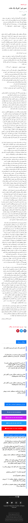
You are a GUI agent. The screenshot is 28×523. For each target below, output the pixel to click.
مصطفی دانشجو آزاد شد (19, 475)
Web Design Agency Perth (14, 517)
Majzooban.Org (13, 505)
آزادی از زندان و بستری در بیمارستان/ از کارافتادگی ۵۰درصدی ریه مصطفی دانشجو (14, 355)
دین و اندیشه (23, 4)
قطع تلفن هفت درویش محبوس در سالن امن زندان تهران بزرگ (14, 485)
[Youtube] (7, 502)
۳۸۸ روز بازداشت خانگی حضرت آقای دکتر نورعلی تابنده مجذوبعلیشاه (14, 383)
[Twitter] (11, 502)
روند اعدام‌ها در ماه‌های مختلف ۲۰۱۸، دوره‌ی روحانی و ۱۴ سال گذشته (13, 480)
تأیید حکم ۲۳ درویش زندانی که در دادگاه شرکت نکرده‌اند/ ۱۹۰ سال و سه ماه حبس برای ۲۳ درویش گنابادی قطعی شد (14, 461)
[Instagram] (16, 502)
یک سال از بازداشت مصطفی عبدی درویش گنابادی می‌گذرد (14, 392)
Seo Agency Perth (14, 514)
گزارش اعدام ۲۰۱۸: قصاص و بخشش (15, 472)
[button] (25, 330)
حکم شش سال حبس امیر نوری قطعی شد (14, 348)
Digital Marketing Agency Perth (14, 519)
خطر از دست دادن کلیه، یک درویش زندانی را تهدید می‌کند (14, 467)
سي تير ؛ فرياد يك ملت (18, 326)
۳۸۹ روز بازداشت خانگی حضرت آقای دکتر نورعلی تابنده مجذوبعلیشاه (14, 375)
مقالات (10, 326)
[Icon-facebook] (20, 502)
